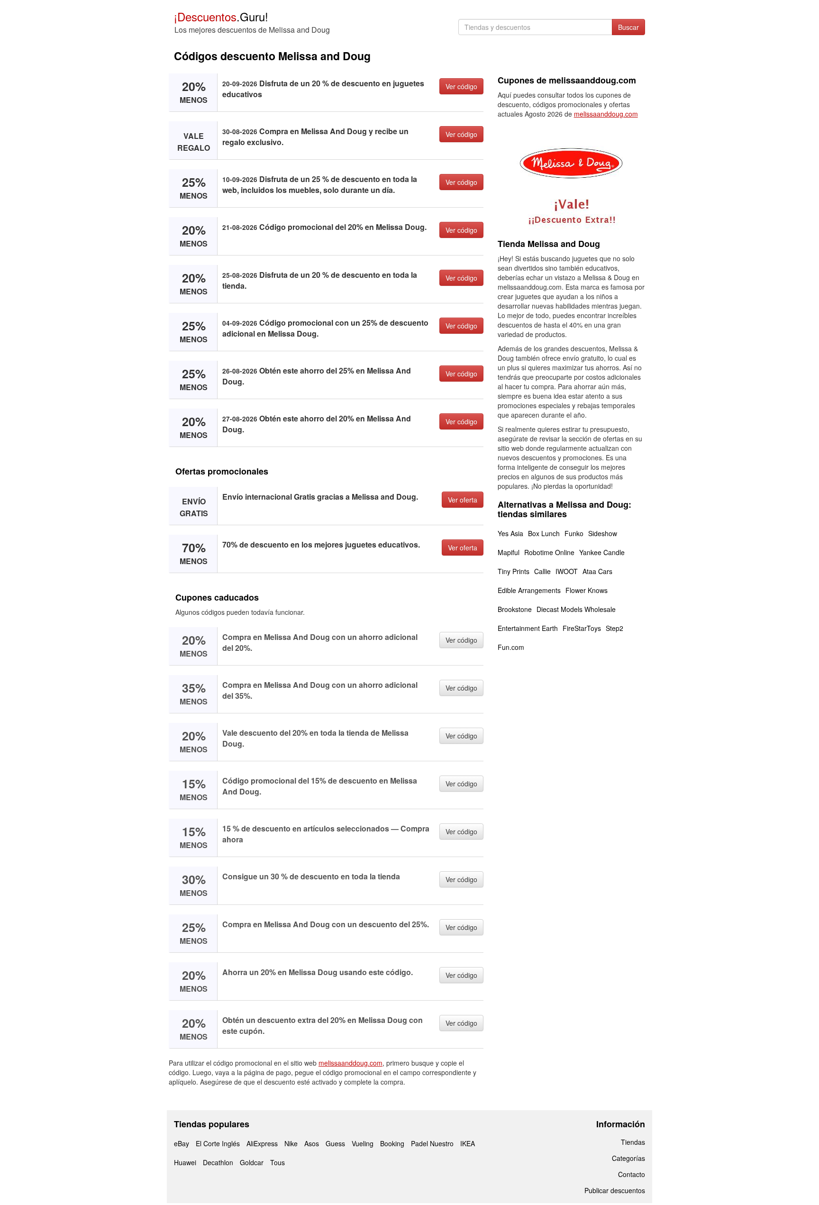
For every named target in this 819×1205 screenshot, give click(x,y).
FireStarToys (582, 628)
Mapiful (508, 552)
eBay (181, 1143)
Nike (291, 1143)
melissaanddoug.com (350, 1063)
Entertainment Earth (528, 628)
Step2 (614, 628)
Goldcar (252, 1162)
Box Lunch (544, 533)
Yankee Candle (602, 552)
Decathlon (218, 1162)
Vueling (362, 1143)
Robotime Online (549, 552)
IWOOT (566, 571)
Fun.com (511, 647)
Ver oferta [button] (462, 499)
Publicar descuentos (614, 1190)
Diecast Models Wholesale (576, 609)
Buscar (628, 27)
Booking (392, 1143)
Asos (311, 1143)
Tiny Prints (513, 571)
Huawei (185, 1162)
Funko (573, 533)
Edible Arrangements (529, 590)
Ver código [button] (461, 86)
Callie (542, 571)
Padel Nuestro (432, 1143)
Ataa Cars (597, 571)
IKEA (467, 1143)
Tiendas (633, 1142)
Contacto (631, 1174)
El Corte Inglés (218, 1143)
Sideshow (602, 533)
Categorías (628, 1158)
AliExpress (262, 1143)
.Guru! (221, 16)
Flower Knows (586, 590)
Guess (335, 1143)
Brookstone (515, 609)
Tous (277, 1162)
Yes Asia (510, 533)
